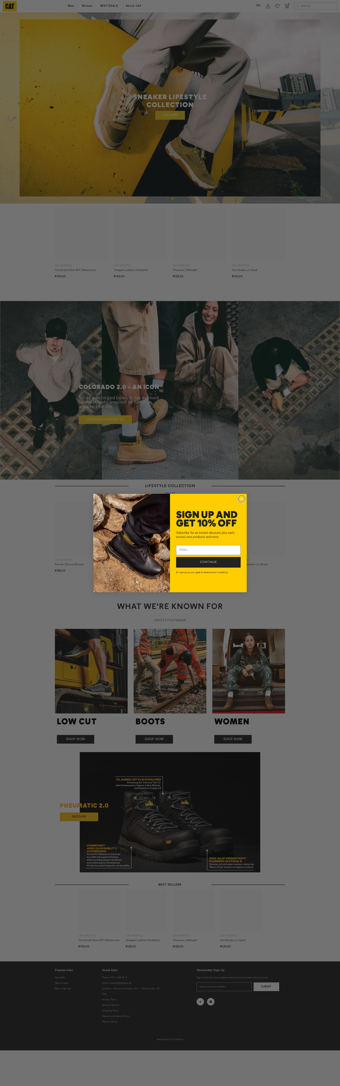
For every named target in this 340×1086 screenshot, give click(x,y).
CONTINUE (208, 562)
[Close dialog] (241, 498)
